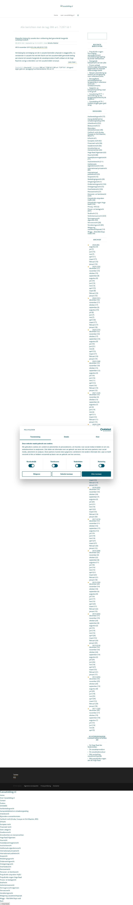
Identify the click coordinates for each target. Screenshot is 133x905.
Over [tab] (97, 437)
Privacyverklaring (46, 786)
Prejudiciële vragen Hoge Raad (96, 203)
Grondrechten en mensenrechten (94, 149)
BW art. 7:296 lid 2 (46, 67)
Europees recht (93, 141)
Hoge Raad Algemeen (95, 152)
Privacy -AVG (92, 207)
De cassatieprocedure (97, 749)
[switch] (55, 465)
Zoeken (2, 803)
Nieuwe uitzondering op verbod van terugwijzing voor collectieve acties (97, 74)
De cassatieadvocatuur (97, 752)
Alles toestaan (96, 474)
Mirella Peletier (53, 43)
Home (2, 795)
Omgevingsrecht (93, 182)
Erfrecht (90, 138)
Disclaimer (56, 786)
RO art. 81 (50, 69)
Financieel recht (93, 143)
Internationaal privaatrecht (97, 168)
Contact (2, 800)
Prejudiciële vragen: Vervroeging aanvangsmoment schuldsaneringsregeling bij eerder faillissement (96, 55)
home (56, 15)
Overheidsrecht (93, 189)
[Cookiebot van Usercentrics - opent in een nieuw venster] (102, 429)
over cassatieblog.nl (67, 15)
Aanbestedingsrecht (95, 116)
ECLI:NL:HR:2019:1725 (39, 47)
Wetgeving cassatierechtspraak (95, 228)
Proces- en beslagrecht (96, 209)
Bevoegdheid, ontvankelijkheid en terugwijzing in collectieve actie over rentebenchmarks (97, 82)
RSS (14, 777)
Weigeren (36, 474)
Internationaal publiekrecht (93, 173)
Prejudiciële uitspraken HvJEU (96, 199)
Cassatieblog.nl (8, 791)
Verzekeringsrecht (94, 225)
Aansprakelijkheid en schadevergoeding (95, 120)
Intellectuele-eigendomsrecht (93, 165)
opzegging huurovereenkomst (36, 69)
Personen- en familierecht (97, 194)
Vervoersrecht (93, 222)
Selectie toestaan (66, 474)
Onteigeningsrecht (94, 187)
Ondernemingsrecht (95, 184)
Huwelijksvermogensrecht (97, 157)
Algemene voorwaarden (31, 786)
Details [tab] (66, 437)
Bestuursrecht (93, 126)
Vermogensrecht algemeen (93, 219)
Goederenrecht (93, 146)
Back (1, 901)
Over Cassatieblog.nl (7, 798)
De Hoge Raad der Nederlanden (95, 746)
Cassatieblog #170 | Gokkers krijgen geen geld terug (97, 103)
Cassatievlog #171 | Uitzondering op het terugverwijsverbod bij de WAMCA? (97, 96)
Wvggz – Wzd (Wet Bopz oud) (96, 233)
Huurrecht (27, 67)
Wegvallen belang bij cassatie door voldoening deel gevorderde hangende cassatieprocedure (41, 39)
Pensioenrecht (93, 192)
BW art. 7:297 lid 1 (59, 67)
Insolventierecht (93, 162)
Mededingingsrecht (94, 179)
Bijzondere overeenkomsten (94, 129)
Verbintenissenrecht (95, 216)
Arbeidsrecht (92, 123)
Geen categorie (5, 830)
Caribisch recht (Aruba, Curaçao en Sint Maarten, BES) (97, 134)
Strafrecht (91, 213)
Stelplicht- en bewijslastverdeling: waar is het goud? (97, 89)
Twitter (15, 775)
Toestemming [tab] (35, 437)
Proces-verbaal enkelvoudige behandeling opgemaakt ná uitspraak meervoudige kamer (97, 67)
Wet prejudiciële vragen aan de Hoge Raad (97, 759)
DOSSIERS (3, 806)
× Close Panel (5, 904)
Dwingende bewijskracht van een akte (97, 62)
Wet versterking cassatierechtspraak (95, 755)
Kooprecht (91, 177)
